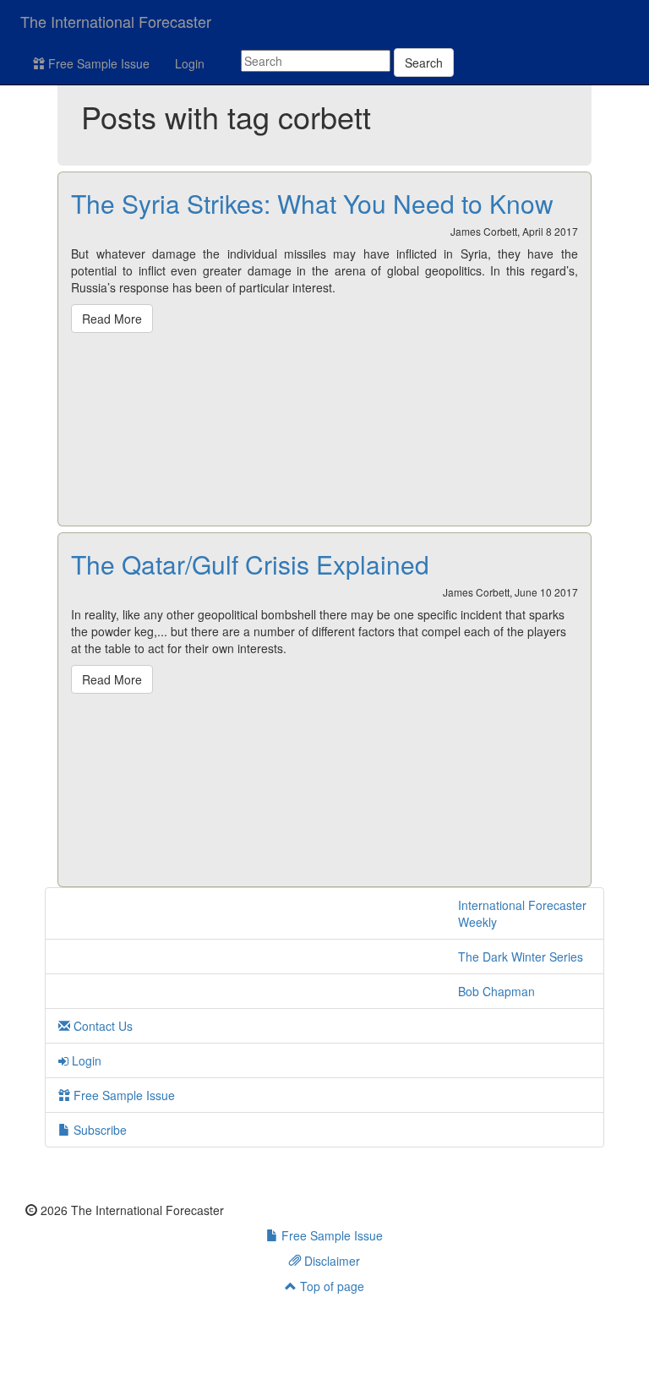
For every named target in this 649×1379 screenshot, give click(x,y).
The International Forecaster (115, 21)
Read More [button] (112, 318)
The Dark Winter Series (520, 956)
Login (190, 63)
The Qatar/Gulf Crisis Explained (250, 564)
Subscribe (98, 1129)
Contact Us (101, 1025)
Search (424, 62)
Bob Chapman (496, 991)
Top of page (330, 1286)
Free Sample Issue (97, 63)
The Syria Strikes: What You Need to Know (312, 203)
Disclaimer (330, 1260)
